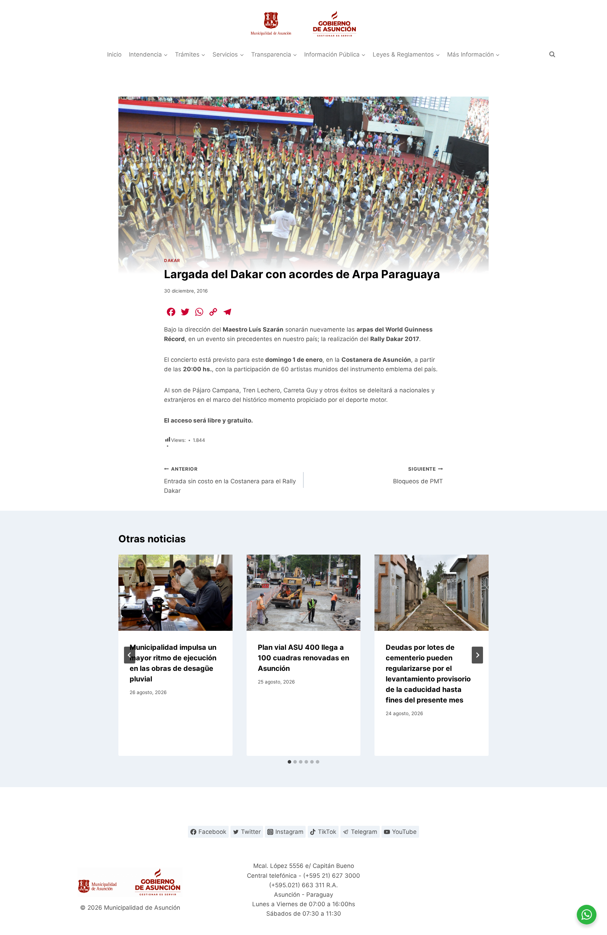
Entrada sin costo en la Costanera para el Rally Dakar (230, 480)
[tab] (289, 762)
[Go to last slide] (129, 655)
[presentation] (175, 592)
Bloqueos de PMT (418, 475)
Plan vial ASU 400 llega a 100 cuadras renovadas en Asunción (303, 658)
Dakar (172, 260)
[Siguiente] (477, 655)
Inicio (114, 54)
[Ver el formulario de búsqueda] (552, 54)
